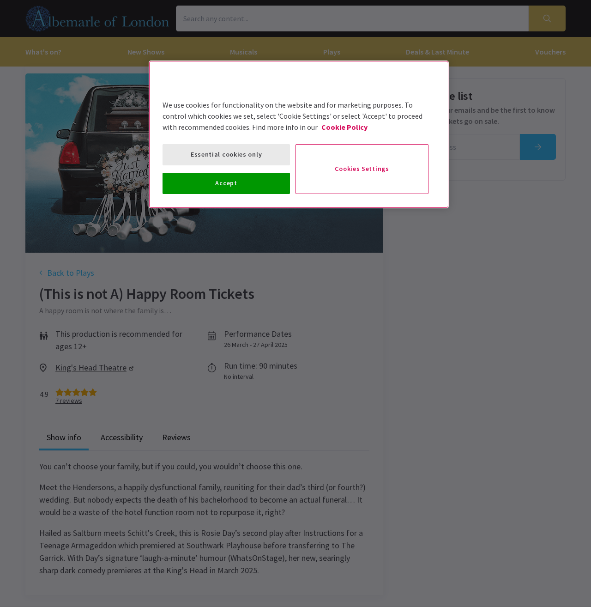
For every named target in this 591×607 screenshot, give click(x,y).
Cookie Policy (344, 127)
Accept (226, 183)
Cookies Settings (362, 168)
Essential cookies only (226, 154)
